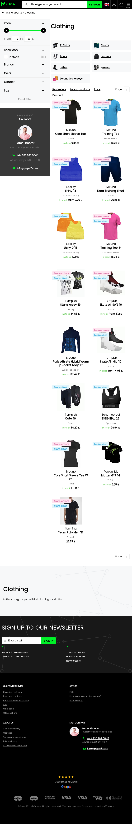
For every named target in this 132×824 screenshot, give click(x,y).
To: (22, 39)
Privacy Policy (10, 741)
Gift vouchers (10, 712)
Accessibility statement (15, 745)
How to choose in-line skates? (85, 696)
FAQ (72, 692)
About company (11, 728)
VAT (5, 704)
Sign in (48, 640)
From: (8, 39)
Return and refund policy (16, 700)
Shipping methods (12, 692)
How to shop (76, 700)
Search (94, 4)
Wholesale (8, 708)
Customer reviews (66, 782)
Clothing (30, 12)
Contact (7, 732)
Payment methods (13, 696)
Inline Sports (14, 12)
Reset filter (25, 99)
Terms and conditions (14, 737)
